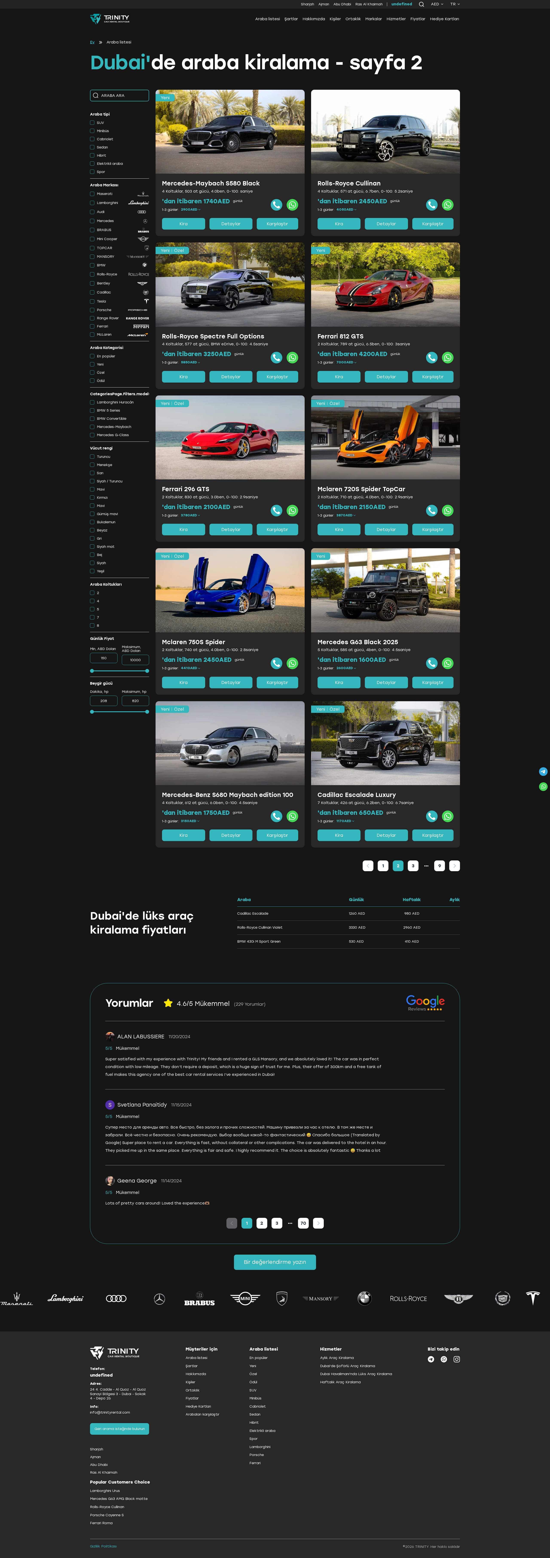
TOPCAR (104, 248)
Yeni (100, 364)
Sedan (102, 147)
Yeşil (100, 571)
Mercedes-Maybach (114, 427)
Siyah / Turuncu (109, 481)
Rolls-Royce (107, 274)
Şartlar (291, 19)
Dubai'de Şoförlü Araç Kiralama (347, 1366)
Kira (183, 223)
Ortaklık (353, 19)
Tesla (101, 301)
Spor (101, 172)
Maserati (104, 194)
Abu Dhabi (342, 4)
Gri (99, 538)
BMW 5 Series (108, 410)
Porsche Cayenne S (107, 1515)
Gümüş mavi (107, 514)
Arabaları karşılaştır (202, 1414)
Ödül (101, 381)
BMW (101, 265)
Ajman (323, 4)
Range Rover (108, 318)
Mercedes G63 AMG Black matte (119, 1499)
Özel (100, 373)
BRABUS (104, 230)
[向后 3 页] (426, 866)
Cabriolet (105, 139)
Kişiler (335, 19)
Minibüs (103, 131)
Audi (100, 212)
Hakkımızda (313, 19)
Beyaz (102, 530)
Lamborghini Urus (105, 1491)
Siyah (101, 563)
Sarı (100, 473)
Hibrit (101, 155)
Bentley (103, 283)
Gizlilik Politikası (103, 1546)
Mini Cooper (107, 239)
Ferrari (102, 326)
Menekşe (104, 465)
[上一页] (368, 865)
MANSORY (105, 257)
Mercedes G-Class (113, 435)
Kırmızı (102, 498)
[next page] (426, 866)
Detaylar (231, 223)
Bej (99, 555)
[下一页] (454, 865)
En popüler (106, 356)
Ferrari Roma (101, 1523)
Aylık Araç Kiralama (337, 1358)
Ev (92, 42)
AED (435, 4)
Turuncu (103, 457)
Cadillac (104, 292)
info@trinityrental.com (110, 1412)
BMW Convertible (111, 419)
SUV (100, 123)
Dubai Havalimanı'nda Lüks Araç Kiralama (356, 1374)
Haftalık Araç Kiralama (340, 1382)
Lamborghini (107, 203)
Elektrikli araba (110, 164)
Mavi (101, 489)
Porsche (104, 310)
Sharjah (307, 4)
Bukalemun (106, 522)
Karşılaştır (277, 223)
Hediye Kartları (444, 19)
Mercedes (105, 221)
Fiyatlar (417, 19)
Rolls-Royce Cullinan (107, 1507)
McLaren (104, 334)
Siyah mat (106, 547)
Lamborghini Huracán (115, 402)
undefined (401, 4)
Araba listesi (267, 19)
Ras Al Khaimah (369, 4)
